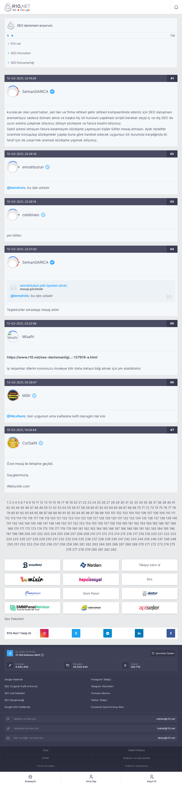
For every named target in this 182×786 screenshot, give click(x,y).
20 (75, 502)
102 (119, 513)
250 (10, 544)
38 (159, 502)
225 (15, 539)
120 (52, 518)
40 (169, 502)
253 (29, 544)
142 (14, 523)
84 (31, 513)
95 (83, 513)
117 (35, 518)
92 (69, 513)
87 (45, 513)
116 (30, 518)
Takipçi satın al (149, 565)
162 (136, 523)
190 (135, 528)
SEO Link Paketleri (15, 693)
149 (57, 523)
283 (113, 549)
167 (167, 523)
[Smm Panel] (32, 565)
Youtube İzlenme (100, 693)
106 (143, 513)
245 (147, 539)
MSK (26, 395)
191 (141, 528)
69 (134, 508)
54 (64, 508)
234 (74, 539)
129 (107, 518)
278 (81, 549)
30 (122, 502)
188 (123, 528)
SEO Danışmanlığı (14, 700)
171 (22, 528)
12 (41, 502)
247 (160, 539)
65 (116, 508)
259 (69, 544)
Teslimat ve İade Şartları (136, 758)
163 (142, 523)
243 (133, 539)
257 (56, 544)
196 (172, 528)
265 (108, 544)
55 (69, 508)
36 (150, 502)
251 (16, 544)
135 (144, 518)
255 (43, 544)
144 (27, 523)
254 (36, 544)
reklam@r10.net (165, 718)
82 (22, 513)
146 (39, 523)
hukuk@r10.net (166, 728)
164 (148, 523)
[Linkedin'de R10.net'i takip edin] (139, 633)
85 (36, 513)
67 (125, 508)
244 (140, 539)
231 (55, 539)
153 (81, 523)
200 (27, 534)
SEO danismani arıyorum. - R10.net (18, 7)
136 (150, 518)
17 (62, 502)
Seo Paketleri (14, 619)
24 (94, 502)
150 (63, 523)
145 (33, 523)
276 (68, 549)
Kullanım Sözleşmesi (136, 765)
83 (27, 513)
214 (116, 534)
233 (68, 539)
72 (147, 508)
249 (173, 539)
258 (62, 544)
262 (88, 544)
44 (17, 508)
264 (102, 544)
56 (74, 508)
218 (141, 534)
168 (173, 523)
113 (13, 518)
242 (127, 539)
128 (101, 518)
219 (147, 534)
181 (80, 528)
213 (110, 534)
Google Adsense (14, 679)
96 (88, 513)
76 (165, 508)
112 (7, 518)
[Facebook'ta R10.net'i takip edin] (171, 633)
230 (48, 539)
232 (61, 539)
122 (64, 518)
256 (49, 544)
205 (60, 534)
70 (139, 508)
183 (92, 528)
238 (101, 539)
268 (128, 544)
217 (135, 534)
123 (70, 518)
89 (55, 513)
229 (42, 539)
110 (167, 513)
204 (53, 534)
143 (20, 523)
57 (78, 508)
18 (66, 502)
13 (45, 502)
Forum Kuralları (45, 765)
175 (45, 528)
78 (174, 508)
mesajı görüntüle (31, 289)
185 (105, 528)
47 (31, 508)
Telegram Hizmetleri (102, 686)
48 (36, 508)
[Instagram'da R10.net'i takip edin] (44, 633)
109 (161, 513)
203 (47, 534)
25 (99, 502)
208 (79, 534)
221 (160, 534)
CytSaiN (29, 443)
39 (164, 502)
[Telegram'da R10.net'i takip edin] (107, 633)
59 (88, 508)
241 (120, 539)
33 (136, 502)
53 (59, 508)
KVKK (45, 758)
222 (166, 534)
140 (174, 518)
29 (117, 502)
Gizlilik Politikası (136, 750)
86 (41, 513)
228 (35, 539)
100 (107, 513)
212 (104, 534)
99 (102, 513)
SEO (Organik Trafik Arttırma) (21, 686)
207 (73, 534)
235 (81, 539)
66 (120, 508)
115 (24, 518)
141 (8, 523)
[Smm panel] (32, 608)
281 (100, 549)
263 (95, 544)
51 (50, 508)
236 (88, 539)
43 (13, 508)
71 (143, 508)
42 (8, 508)
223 (173, 534)
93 (73, 513)
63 (106, 508)
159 (118, 523)
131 (119, 518)
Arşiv (46, 750)
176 (51, 528)
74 (156, 508)
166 (161, 523)
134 (138, 518)
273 (160, 544)
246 (153, 539)
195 (165, 528)
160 (124, 523)
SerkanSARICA (35, 91)
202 (40, 534)
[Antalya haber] (91, 608)
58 (83, 508)
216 (129, 534)
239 (107, 539)
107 (149, 513)
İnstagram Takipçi (101, 679)
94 (78, 513)
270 (141, 544)
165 (155, 523)
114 (18, 518)
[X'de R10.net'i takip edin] (76, 633)
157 (106, 523)
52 (55, 508)
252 (23, 544)
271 (147, 544)
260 (75, 544)
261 (82, 544)
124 (77, 518)
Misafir (28, 336)
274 (166, 544)
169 (10, 528)
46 (27, 508)
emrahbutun (33, 167)
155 (94, 523)
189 (129, 528)
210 (92, 534)
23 (89, 502)
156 (100, 523)
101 (113, 513)
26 (103, 502)
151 (69, 523)
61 (97, 508)
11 (37, 502)
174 (39, 528)
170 (16, 528)
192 (147, 528)
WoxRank (17, 416)
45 (22, 508)
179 (68, 528)
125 (83, 518)
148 (51, 523)
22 (84, 502)
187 (117, 528)
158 (112, 523)
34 (141, 502)
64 (111, 508)
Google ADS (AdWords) (17, 706)
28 (113, 502)
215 (123, 534)
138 (162, 518)
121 (58, 518)
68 (130, 508)
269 (134, 544)
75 (161, 508)
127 (95, 518)
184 (98, 528)
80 (13, 513)
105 (137, 513)
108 (155, 513)
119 (47, 518)
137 (156, 518)
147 (45, 523)
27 (108, 502)
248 (166, 539)
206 (66, 534)
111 (173, 513)
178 (62, 528)
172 (27, 528)
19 (71, 502)
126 (89, 518)
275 (172, 544)
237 (94, 539)
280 (94, 549)
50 (46, 508)
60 (92, 508)
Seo (149, 579)
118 (41, 518)
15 (54, 502)
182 (86, 528)
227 (29, 539)
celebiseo (30, 214)
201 (33, 534)
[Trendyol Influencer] (32, 579)
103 (125, 513)
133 (131, 518)
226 (22, 539)
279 (87, 549)
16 (58, 502)
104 (131, 513)
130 (113, 518)
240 (114, 539)
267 (121, 544)
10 (33, 502)
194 (159, 528)
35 (145, 502)
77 (169, 508)
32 (131, 502)
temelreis (17, 188)
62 (101, 508)
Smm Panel (91, 593)
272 (153, 544)
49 (41, 508)
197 (8, 534)
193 (153, 528)
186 (111, 528)
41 (173, 502)
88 (50, 513)
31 (126, 502)
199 (20, 534)
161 (130, 523)
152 (75, 523)
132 (125, 518)
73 (152, 508)
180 (74, 528)
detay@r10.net (166, 737)
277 (74, 549)
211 (98, 534)
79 (8, 513)
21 (80, 502)
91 (64, 513)
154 (88, 523)
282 (107, 549)
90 (60, 513)
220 (154, 534)
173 (33, 528)
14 (50, 502)
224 (9, 539)
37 (155, 502)
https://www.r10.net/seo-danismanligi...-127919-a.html (52, 357)
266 (115, 544)
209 (86, 534)
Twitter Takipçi (99, 700)
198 (14, 534)
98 (97, 513)
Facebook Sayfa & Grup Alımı (107, 706)
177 (57, 528)
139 (168, 518)
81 (17, 513)
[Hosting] (91, 565)
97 (92, 513)
